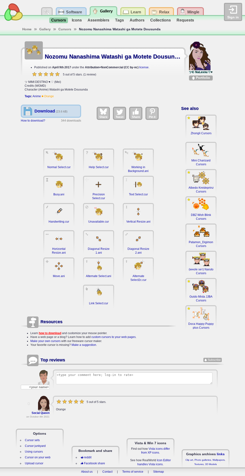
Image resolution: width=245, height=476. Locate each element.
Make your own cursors (45, 341)
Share (103, 117)
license (144, 67)
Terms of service (132, 471)
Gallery (45, 29)
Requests (185, 20)
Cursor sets (32, 440)
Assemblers (98, 20)
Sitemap (158, 471)
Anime (37, 96)
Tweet (119, 117)
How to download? (33, 120)
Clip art (189, 460)
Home (27, 29)
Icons (77, 20)
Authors (137, 20)
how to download (50, 333)
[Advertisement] (99, 133)
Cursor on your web (37, 457)
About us (87, 471)
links (221, 454)
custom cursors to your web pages (113, 337)
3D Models (211, 464)
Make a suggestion (84, 345)
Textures (199, 464)
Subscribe (214, 360)
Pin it (152, 117)
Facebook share (94, 463)
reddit (87, 457)
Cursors (58, 20)
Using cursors (34, 451)
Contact (107, 471)
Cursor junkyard (35, 446)
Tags (119, 20)
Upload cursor (34, 463)
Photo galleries (203, 460)
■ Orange (48, 96)
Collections (160, 20)
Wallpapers (218, 460)
